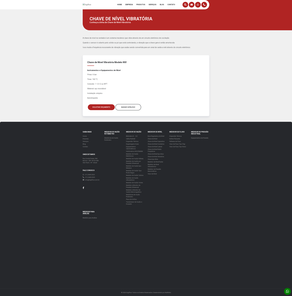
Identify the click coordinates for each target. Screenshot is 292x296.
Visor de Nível (152, 174)
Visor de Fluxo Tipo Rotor (177, 146)
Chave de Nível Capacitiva (156, 141)
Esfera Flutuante (174, 139)
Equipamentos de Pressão (199, 138)
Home (119, 4)
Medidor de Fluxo (177, 132)
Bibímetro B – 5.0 (131, 136)
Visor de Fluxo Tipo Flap (177, 144)
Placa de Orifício (131, 199)
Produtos (140, 4)
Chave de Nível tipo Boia (156, 154)
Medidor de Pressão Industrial (199, 133)
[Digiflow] (87, 4)
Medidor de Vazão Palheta (134, 158)
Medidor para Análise (90, 218)
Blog (162, 4)
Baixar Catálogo (128, 107)
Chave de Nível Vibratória (156, 156)
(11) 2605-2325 (90, 174)
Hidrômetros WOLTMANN (134, 151)
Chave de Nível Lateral (155, 146)
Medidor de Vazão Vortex (134, 182)
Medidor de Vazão (133, 132)
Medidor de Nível (155, 132)
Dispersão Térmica (132, 141)
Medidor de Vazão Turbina (134, 175)
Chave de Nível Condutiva (156, 144)
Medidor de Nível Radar (155, 162)
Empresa (129, 4)
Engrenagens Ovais (132, 144)
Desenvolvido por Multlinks (162, 292)
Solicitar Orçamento (101, 107)
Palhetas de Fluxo (175, 141)
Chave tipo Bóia (153, 159)
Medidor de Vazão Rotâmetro (112, 133)
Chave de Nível (152, 139)
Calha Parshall (130, 139)
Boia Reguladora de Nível (156, 136)
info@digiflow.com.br (92, 180)
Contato (171, 4)
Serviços (152, 4)
